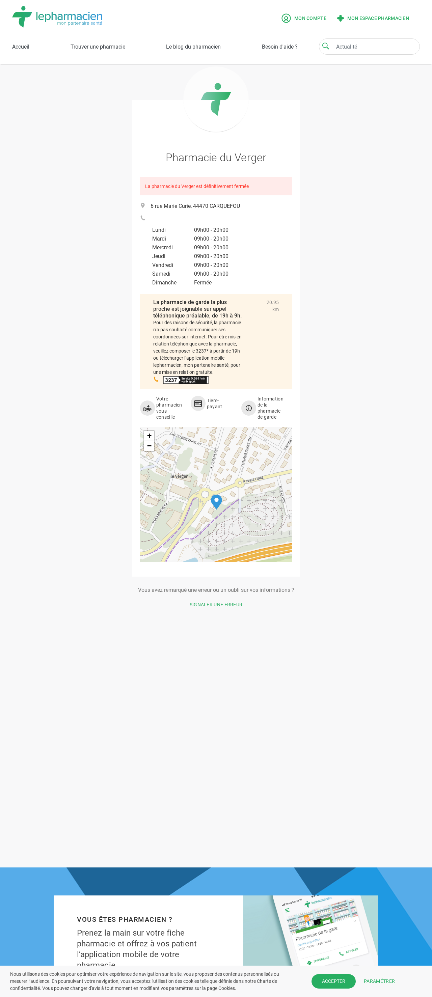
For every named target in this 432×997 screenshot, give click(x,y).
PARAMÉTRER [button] (379, 981)
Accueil (20, 47)
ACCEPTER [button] (333, 981)
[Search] (325, 46)
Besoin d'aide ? (280, 47)
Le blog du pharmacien (193, 47)
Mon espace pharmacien (378, 18)
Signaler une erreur (216, 604)
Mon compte (310, 18)
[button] (216, 502)
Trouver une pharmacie (98, 47)
